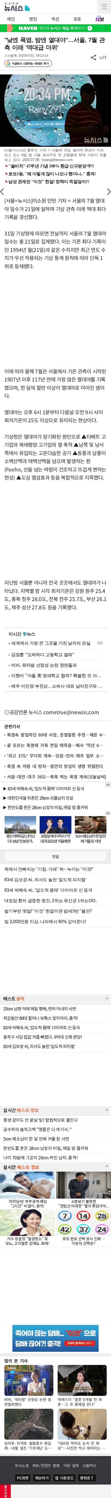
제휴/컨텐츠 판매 (46, 1465)
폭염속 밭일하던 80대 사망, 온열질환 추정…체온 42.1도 (57, 735)
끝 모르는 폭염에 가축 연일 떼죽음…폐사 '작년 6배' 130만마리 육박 (57, 745)
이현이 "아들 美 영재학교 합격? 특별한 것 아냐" (56, 675)
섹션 (55, 19)
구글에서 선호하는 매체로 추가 (30, 63)
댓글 (55, 856)
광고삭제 (5, 1491)
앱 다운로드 (64, 1478)
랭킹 (33, 19)
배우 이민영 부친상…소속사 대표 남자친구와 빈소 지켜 (56, 686)
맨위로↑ (87, 1478)
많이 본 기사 (16, 1360)
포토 (77, 19)
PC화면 (23, 1478)
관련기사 (12, 726)
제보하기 (42, 1478)
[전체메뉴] (104, 6)
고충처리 (89, 1465)
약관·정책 (71, 1465)
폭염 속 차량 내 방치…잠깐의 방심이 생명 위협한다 (55, 766)
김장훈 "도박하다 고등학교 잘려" (42, 654)
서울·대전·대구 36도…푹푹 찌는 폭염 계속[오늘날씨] (56, 777)
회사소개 (22, 1465)
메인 (11, 19)
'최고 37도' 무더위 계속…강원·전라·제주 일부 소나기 (57, 756)
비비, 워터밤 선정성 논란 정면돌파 (44, 665)
